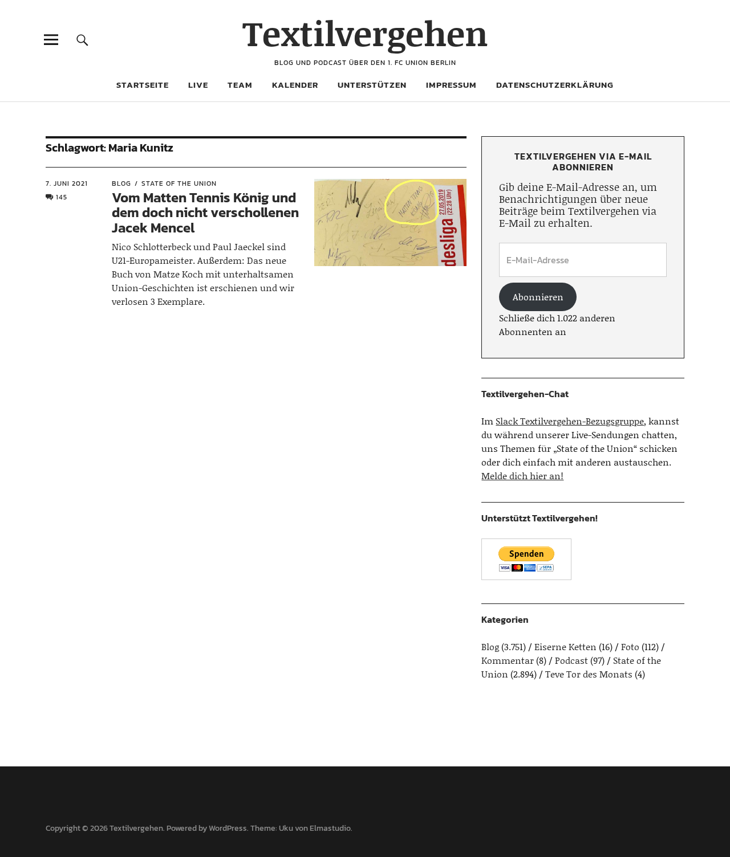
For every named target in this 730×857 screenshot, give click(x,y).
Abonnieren (538, 296)
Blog (121, 183)
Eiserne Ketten (565, 646)
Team (240, 84)
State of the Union (179, 183)
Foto (630, 646)
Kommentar (507, 660)
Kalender (295, 84)
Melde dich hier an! (522, 475)
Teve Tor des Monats (588, 673)
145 (61, 197)
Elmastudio (330, 828)
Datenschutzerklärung (555, 84)
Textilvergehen (365, 32)
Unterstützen (372, 84)
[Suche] (82, 39)
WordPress (228, 828)
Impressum (451, 84)
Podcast (571, 660)
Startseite (142, 84)
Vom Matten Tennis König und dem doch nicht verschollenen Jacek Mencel (205, 212)
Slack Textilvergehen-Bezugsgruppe (570, 420)
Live (198, 84)
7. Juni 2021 (67, 183)
